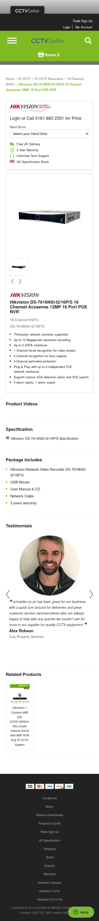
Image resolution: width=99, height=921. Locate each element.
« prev (12, 281)
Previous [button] (8, 594)
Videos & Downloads (49, 815)
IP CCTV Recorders (49, 78)
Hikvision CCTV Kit (49, 899)
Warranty (50, 874)
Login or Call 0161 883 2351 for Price (45, 118)
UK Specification (49, 840)
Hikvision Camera (49, 882)
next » (20, 281)
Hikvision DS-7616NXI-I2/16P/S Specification (45, 438)
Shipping (50, 849)
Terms (50, 857)
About (49, 806)
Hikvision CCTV (49, 891)
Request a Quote (49, 823)
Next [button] (91, 594)
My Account (83, 27)
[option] (49, 585)
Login (66, 27)
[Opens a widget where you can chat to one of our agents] (81, 913)
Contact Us (49, 798)
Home (10, 78)
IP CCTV (24, 78)
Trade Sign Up (82, 20)
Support (49, 865)
